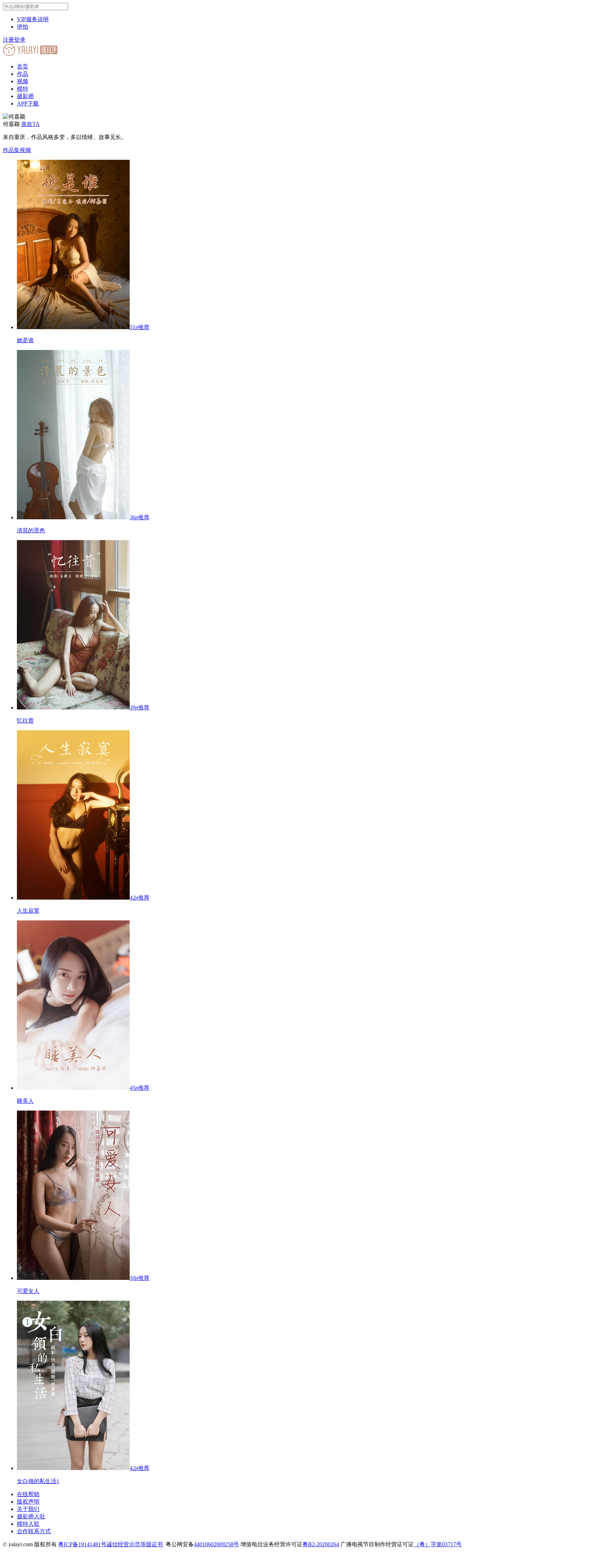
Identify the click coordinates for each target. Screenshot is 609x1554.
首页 (22, 66)
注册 (8, 40)
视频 (22, 81)
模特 (22, 89)
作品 (22, 74)
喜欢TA (30, 124)
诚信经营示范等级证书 (134, 1544)
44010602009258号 (216, 1544)
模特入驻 (28, 1524)
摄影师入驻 (31, 1516)
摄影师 (25, 96)
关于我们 (28, 1509)
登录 (19, 40)
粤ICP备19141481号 (82, 1544)
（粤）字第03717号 (438, 1544)
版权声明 (28, 1502)
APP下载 (28, 104)
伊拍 (22, 27)
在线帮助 (28, 1494)
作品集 (11, 150)
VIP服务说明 (33, 19)
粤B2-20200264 (320, 1544)
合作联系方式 (34, 1531)
